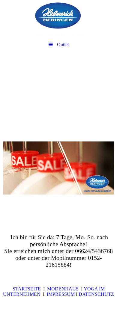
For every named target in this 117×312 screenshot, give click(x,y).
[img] (58, 19)
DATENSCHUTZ (96, 294)
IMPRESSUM (61, 294)
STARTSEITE (27, 288)
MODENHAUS (63, 288)
